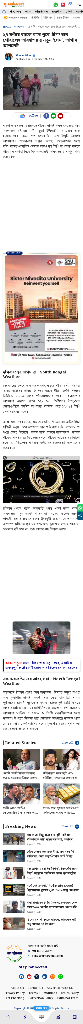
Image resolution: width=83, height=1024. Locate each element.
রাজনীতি (57, 11)
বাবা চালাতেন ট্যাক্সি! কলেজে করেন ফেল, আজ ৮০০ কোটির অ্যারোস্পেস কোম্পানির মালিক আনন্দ (53, 874)
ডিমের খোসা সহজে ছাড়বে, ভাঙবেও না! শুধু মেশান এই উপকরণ (51, 889)
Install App (41, 1008)
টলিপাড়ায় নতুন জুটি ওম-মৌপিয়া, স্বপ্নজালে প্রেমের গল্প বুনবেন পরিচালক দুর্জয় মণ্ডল (61, 745)
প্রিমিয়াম (48, 17)
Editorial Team (68, 965)
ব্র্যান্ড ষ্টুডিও (63, 17)
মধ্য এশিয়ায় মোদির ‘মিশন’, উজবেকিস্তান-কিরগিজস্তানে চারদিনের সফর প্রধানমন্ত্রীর (52, 838)
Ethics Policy (70, 960)
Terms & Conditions (43, 960)
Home (7, 26)
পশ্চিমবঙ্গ (15, 11)
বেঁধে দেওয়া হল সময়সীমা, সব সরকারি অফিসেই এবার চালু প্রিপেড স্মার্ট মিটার (50, 821)
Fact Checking (14, 965)
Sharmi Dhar (23, 56)
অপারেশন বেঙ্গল (17, 17)
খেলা (69, 11)
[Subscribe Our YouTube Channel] (60, 116)
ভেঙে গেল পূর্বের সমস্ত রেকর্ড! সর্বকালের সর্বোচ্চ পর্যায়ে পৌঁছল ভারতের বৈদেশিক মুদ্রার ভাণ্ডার (61, 782)
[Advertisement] (41, 206)
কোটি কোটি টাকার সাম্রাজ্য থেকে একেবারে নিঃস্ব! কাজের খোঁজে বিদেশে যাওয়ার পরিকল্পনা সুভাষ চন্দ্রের (20, 747)
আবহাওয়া (19, 26)
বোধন (76, 17)
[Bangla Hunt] (14, 4)
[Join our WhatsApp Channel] (53, 116)
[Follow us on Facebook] (46, 116)
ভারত (28, 11)
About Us (17, 955)
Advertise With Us (60, 955)
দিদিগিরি (35, 17)
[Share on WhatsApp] (80, 508)
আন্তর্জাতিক (41, 11)
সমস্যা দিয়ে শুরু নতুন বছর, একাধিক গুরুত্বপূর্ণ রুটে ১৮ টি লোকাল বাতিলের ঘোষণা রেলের (41, 632)
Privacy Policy (14, 960)
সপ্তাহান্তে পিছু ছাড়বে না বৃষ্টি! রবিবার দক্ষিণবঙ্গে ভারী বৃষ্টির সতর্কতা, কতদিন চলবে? (50, 806)
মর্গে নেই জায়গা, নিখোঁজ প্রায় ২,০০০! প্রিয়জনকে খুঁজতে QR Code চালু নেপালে (53, 855)
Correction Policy (40, 965)
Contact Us (35, 955)
